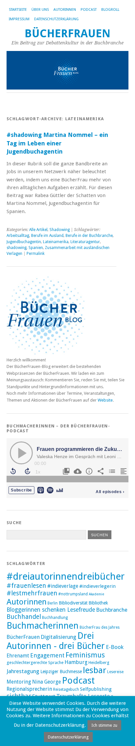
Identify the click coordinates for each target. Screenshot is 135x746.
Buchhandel (24, 617)
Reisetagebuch (66, 689)
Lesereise (115, 672)
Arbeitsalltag (18, 235)
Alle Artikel (38, 229)
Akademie (96, 594)
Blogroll (110, 10)
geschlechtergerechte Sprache (35, 662)
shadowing (17, 247)
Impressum (19, 19)
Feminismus (85, 655)
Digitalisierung (58, 637)
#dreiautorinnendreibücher (66, 576)
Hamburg (76, 662)
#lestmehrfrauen (32, 593)
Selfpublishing (96, 689)
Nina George (46, 682)
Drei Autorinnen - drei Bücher (56, 641)
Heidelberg (98, 662)
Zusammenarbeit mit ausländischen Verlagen (58, 250)
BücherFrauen (67, 33)
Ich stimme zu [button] (104, 725)
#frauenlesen (26, 585)
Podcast (89, 10)
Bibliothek (98, 602)
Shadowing (59, 229)
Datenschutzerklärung (56, 19)
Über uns (40, 10)
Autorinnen (64, 10)
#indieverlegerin (97, 586)
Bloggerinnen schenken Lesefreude (51, 609)
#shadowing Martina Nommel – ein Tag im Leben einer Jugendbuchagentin (57, 143)
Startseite (18, 10)
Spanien (36, 247)
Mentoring (19, 682)
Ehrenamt (18, 656)
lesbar (94, 670)
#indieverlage (62, 586)
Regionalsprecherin (29, 689)
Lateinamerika (55, 242)
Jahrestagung (23, 671)
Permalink (36, 253)
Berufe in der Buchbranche (89, 235)
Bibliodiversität (73, 602)
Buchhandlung (55, 617)
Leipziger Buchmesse (61, 671)
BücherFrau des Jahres (100, 627)
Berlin (53, 603)
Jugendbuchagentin (24, 242)
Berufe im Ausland (47, 235)
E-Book (115, 647)
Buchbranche (111, 609)
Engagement (47, 655)
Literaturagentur (85, 242)
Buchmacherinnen (43, 626)
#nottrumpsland (73, 594)
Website (105, 400)
